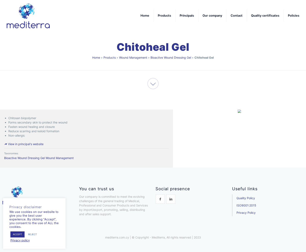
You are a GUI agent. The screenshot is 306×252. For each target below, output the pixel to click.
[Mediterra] (28, 15)
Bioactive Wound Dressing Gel (171, 57)
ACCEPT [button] (17, 234)
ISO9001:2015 (246, 205)
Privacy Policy (246, 212)
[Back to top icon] (286, 243)
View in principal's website (25, 144)
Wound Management (133, 57)
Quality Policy (245, 198)
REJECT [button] (32, 234)
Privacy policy (20, 240)
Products (109, 57)
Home (96, 57)
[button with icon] (160, 199)
